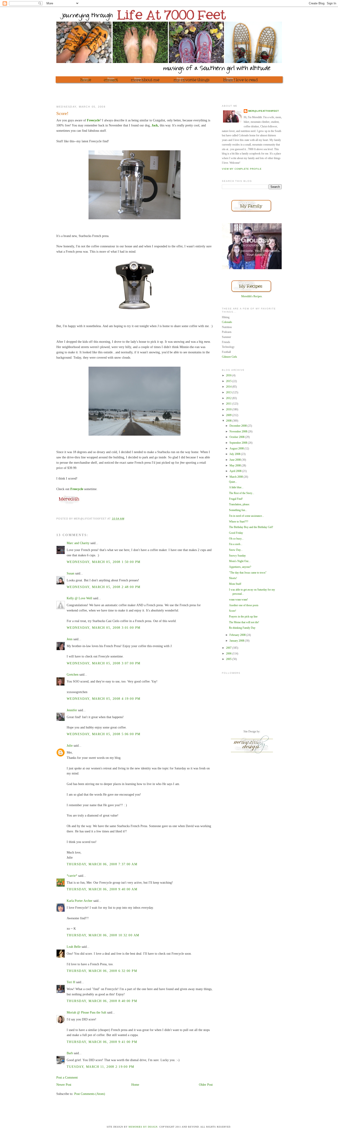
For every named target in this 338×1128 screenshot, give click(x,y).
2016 (229, 375)
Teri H (71, 982)
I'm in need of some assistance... (246, 515)
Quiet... (233, 481)
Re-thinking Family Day (242, 627)
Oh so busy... (236, 538)
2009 (229, 415)
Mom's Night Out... (239, 561)
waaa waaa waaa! (238, 599)
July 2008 (235, 454)
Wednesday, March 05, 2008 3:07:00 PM (103, 663)
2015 (229, 381)
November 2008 (238, 431)
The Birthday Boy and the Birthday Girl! (251, 527)
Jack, (155, 125)
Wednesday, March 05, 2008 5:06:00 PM (103, 734)
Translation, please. (239, 504)
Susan (70, 573)
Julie (70, 745)
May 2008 (235, 465)
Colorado (227, 322)
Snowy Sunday (237, 555)
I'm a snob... (235, 544)
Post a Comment (67, 1077)
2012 (229, 398)
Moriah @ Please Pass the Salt (86, 1012)
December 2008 (238, 425)
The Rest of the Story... (241, 493)
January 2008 (237, 640)
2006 (229, 653)
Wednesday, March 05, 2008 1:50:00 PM (103, 562)
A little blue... (236, 487)
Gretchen (72, 674)
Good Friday (236, 532)
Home (135, 1084)
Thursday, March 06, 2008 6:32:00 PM (102, 971)
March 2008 (236, 476)
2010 (229, 409)
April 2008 (235, 471)
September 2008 (238, 442)
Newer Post (63, 1084)
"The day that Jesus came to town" (247, 572)
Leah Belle (74, 946)
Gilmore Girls (229, 356)
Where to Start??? (238, 521)
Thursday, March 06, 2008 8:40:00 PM (102, 1001)
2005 (229, 659)
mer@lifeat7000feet (263, 111)
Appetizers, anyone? (240, 566)
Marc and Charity (78, 543)
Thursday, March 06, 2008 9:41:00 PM (102, 1042)
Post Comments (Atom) (89, 1094)
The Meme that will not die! (244, 622)
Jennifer (72, 710)
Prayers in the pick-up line (243, 616)
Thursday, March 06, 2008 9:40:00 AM (102, 889)
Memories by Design (143, 1126)
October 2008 (237, 437)
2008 (229, 420)
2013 (229, 392)
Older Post (206, 1084)
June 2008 (235, 459)
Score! (232, 610)
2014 (229, 386)
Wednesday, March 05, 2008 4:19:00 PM (103, 698)
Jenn (69, 639)
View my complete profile (242, 169)
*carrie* (72, 875)
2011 (229, 403)
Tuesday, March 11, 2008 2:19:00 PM (100, 1066)
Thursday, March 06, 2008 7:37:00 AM (102, 864)
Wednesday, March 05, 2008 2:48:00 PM (103, 587)
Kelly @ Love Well (79, 598)
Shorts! (233, 578)
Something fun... (238, 510)
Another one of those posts (243, 605)
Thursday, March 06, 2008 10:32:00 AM (103, 935)
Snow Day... (236, 549)
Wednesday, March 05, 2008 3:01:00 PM (103, 627)
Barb (70, 1053)
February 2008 (237, 635)
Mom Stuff (235, 583)
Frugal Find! (236, 498)
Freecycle (93, 120)
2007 (229, 647)
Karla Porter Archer (79, 900)
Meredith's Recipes (251, 296)
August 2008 (236, 448)
